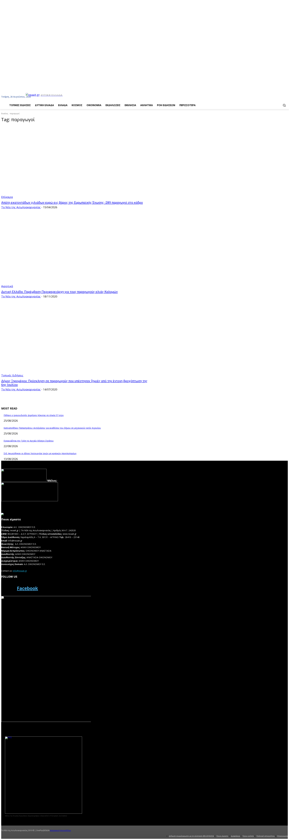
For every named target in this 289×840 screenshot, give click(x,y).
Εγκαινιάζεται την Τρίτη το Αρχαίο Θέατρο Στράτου (29, 440)
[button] (284, 105)
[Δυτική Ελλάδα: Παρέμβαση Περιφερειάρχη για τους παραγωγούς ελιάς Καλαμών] (74, 251)
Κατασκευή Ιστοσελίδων (60, 830)
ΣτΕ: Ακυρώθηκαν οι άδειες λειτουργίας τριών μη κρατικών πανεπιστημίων (40, 453)
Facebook (27, 588)
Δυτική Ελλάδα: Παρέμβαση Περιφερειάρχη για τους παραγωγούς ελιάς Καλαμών (59, 292)
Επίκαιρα (7, 197)
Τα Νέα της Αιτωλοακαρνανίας (21, 207)
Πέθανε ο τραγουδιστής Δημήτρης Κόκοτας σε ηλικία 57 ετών (34, 415)
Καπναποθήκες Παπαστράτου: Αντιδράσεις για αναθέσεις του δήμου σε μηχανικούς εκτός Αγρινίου (52, 427)
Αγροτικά (7, 286)
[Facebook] (8, 588)
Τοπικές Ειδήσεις (12, 375)
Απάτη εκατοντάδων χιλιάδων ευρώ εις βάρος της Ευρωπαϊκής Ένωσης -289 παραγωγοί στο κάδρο (72, 202)
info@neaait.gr (20, 570)
